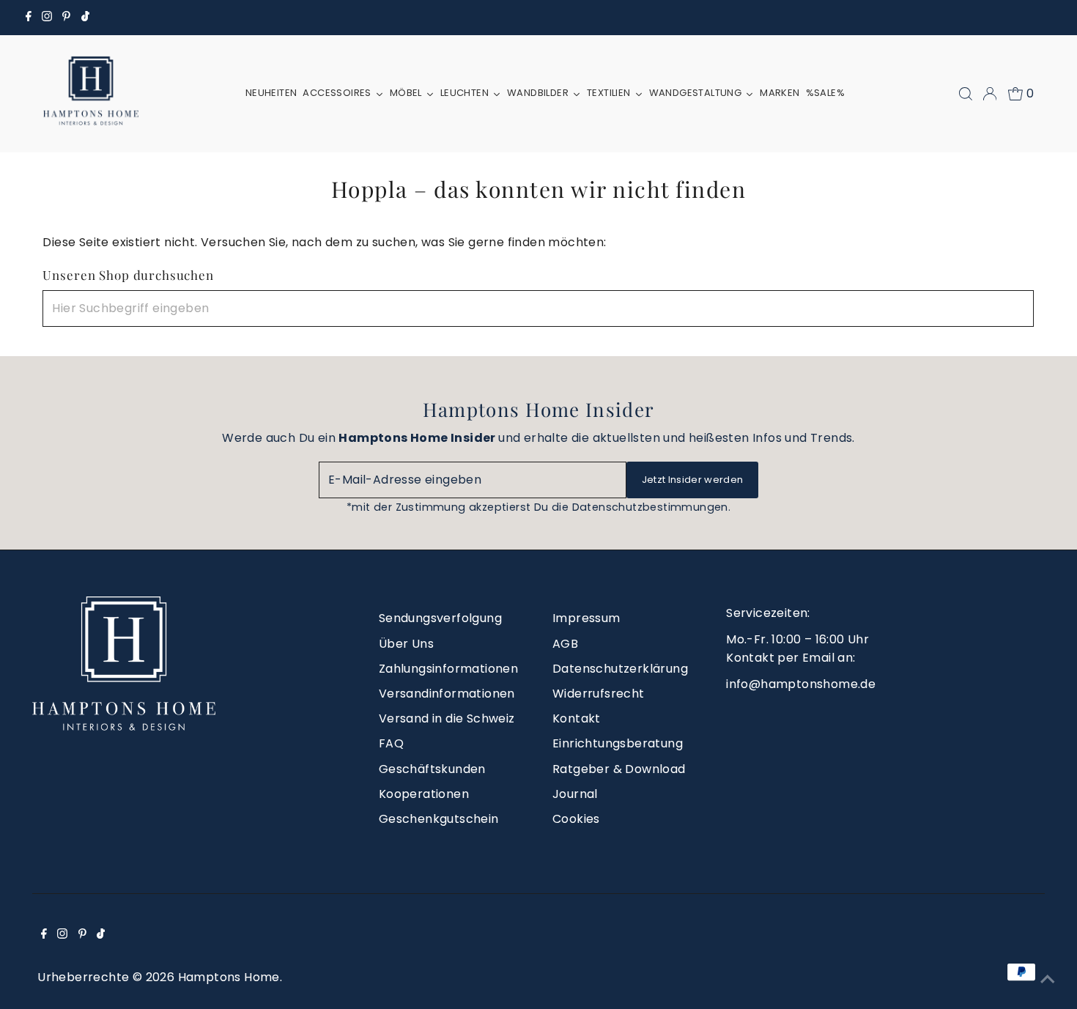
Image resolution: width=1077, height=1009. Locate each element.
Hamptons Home (229, 977)
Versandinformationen (447, 693)
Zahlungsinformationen (448, 668)
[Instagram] (47, 17)
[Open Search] (965, 93)
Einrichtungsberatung (617, 743)
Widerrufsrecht (598, 693)
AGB (565, 643)
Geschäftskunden (432, 769)
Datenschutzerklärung (620, 668)
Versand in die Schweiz (447, 718)
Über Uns (406, 643)
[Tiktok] (85, 17)
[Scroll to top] (1047, 979)
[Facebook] (28, 17)
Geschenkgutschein (439, 818)
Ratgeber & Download (619, 769)
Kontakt (576, 718)
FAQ (391, 743)
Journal (575, 794)
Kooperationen (424, 794)
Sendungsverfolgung (440, 618)
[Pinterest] (66, 17)
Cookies (576, 818)
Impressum (586, 618)
